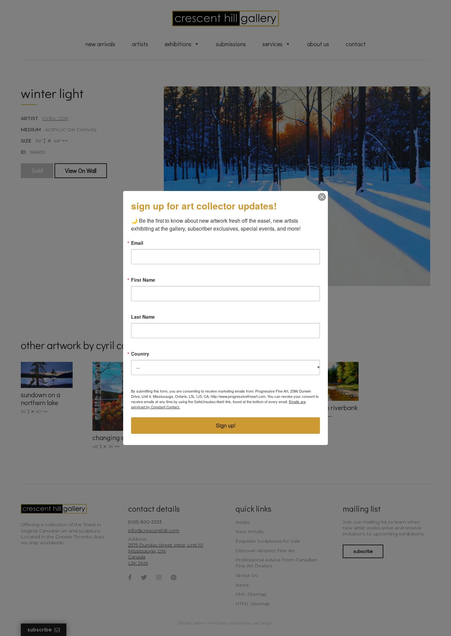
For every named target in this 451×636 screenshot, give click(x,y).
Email (137, 242)
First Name (143, 279)
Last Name (143, 316)
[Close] (322, 197)
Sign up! (225, 425)
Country (140, 353)
